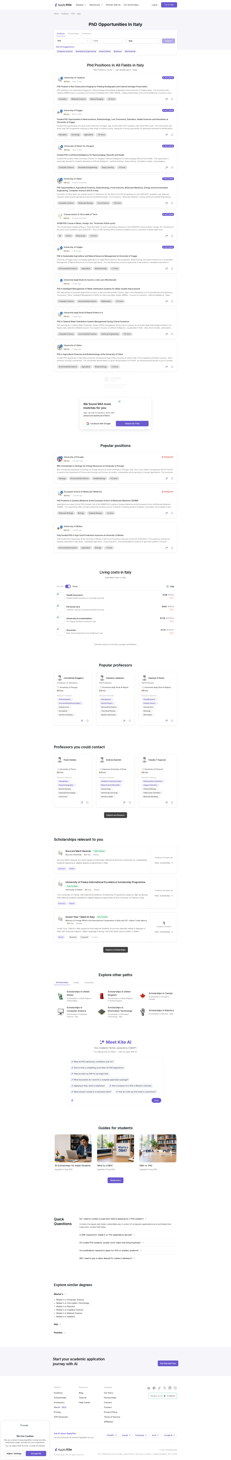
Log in (154, 5)
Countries (89, 982)
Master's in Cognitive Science (69, 1310)
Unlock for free (132, 423)
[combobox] (105, 40)
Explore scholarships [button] (115, 950)
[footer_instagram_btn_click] (175, 1388)
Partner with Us (113, 5)
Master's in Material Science (69, 1313)
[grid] (115, 610)
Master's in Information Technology (72, 1303)
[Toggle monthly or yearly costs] (68, 586)
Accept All (36, 1453)
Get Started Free (168, 1363)
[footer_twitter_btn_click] (165, 1388)
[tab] (61, 33)
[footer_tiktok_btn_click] (159, 1388)
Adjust (14, 1453)
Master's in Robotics (65, 1306)
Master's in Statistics (65, 1316)
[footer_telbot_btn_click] (149, 1388)
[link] (79, 14)
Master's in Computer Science (70, 1299)
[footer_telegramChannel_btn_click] (154, 1388)
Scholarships (62, 982)
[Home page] (63, 5)
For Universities (131, 5)
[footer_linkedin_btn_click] (170, 1388)
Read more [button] (115, 1180)
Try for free (169, 5)
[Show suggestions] (123, 41)
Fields (76, 982)
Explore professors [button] (115, 815)
